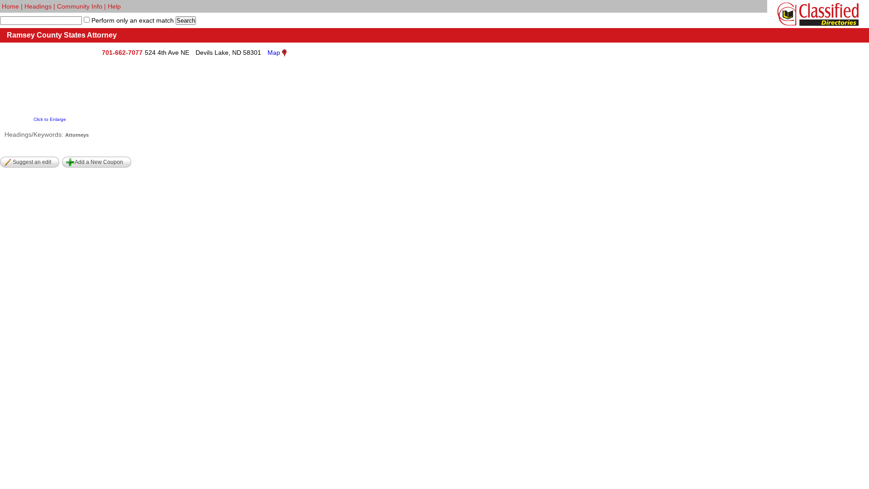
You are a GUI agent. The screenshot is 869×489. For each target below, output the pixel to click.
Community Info (79, 6)
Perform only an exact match (132, 20)
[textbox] (41, 20)
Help (114, 6)
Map (273, 52)
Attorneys (77, 135)
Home (10, 6)
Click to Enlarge (49, 119)
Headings (38, 6)
